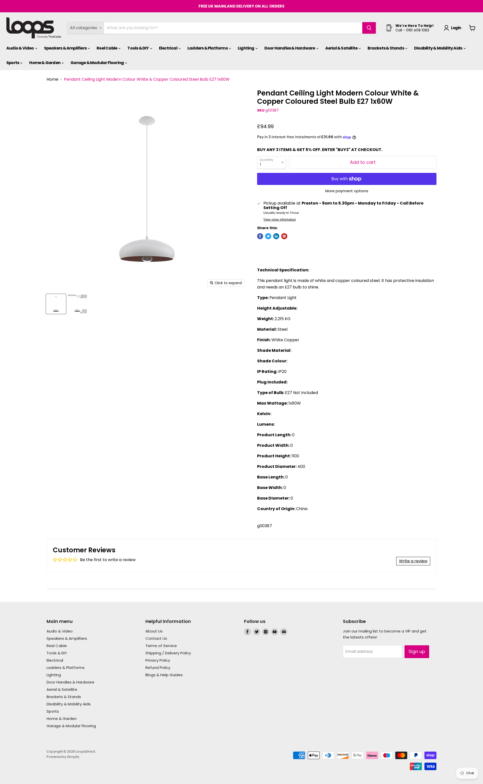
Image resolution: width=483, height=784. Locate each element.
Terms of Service (161, 645)
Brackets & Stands (386, 48)
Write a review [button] (413, 561)
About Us (154, 631)
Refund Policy (157, 667)
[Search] (369, 28)
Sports (13, 63)
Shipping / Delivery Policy (168, 653)
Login (456, 27)
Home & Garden (45, 63)
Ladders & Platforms (207, 48)
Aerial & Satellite (341, 48)
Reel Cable (107, 48)
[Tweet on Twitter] (268, 236)
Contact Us (156, 638)
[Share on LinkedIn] (276, 236)
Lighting (246, 48)
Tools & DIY (138, 48)
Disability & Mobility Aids (438, 48)
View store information (279, 219)
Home (52, 79)
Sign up (417, 651)
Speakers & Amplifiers (65, 48)
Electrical (168, 48)
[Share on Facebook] (260, 236)
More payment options (346, 191)
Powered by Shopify (63, 756)
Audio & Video (20, 48)
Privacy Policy (157, 660)
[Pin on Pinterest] (284, 236)
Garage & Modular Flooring (97, 63)
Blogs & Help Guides (164, 674)
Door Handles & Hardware (290, 48)
